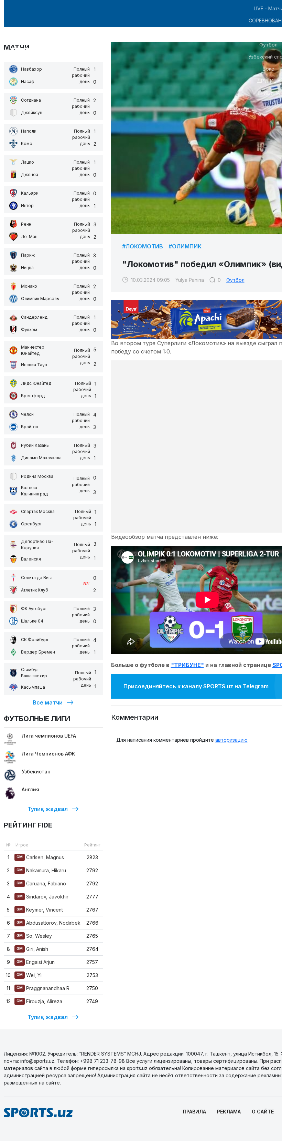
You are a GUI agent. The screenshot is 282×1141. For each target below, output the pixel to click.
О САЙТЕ (263, 1111)
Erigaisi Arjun (36, 962)
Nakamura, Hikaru (41, 870)
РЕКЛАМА (229, 1111)
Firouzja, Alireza (39, 1001)
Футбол (235, 280)
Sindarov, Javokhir (42, 897)
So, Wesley (34, 936)
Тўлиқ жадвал (48, 808)
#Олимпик (185, 246)
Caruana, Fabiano (41, 883)
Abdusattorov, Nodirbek (48, 923)
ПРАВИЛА (194, 1111)
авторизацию (231, 740)
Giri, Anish (32, 949)
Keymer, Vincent (40, 910)
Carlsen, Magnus (40, 857)
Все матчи (48, 702)
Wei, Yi (29, 975)
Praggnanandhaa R (43, 988)
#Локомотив (142, 246)
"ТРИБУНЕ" (187, 664)
